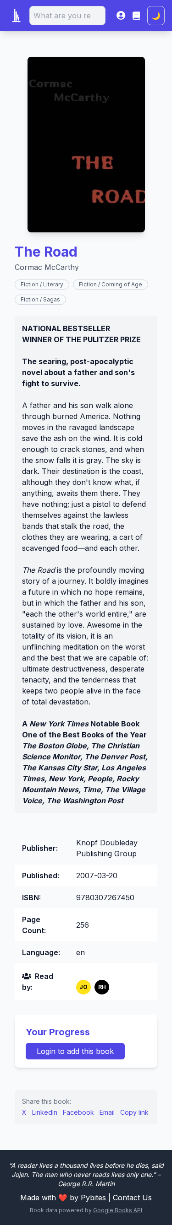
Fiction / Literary (42, 284)
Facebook (78, 1112)
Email (107, 1112)
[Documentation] (136, 15)
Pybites (93, 1197)
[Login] (121, 15)
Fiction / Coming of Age (110, 284)
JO (83, 986)
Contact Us (132, 1197)
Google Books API (117, 1210)
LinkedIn (44, 1112)
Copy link (134, 1112)
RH (102, 986)
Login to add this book (75, 1051)
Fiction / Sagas (40, 299)
